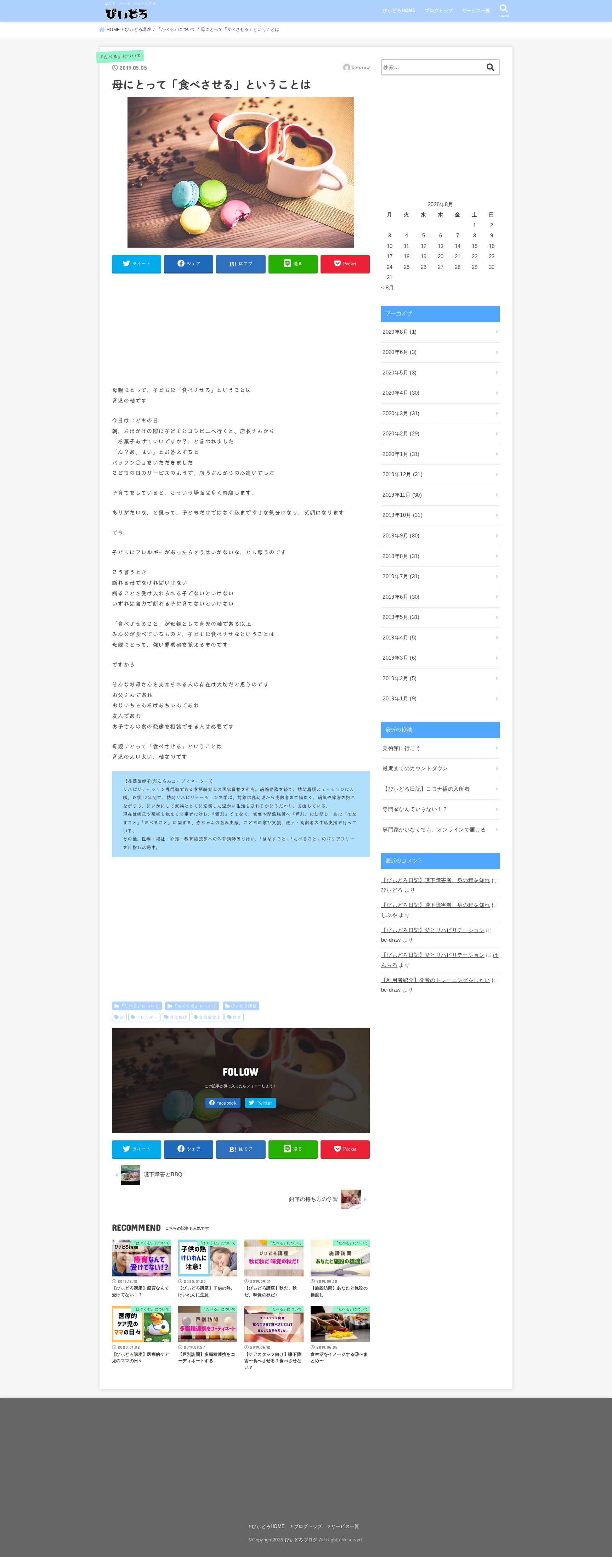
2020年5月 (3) (399, 373)
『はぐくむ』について (195, 1006)
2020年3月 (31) (400, 413)
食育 (236, 1017)
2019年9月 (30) (400, 535)
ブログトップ (439, 10)
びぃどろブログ (301, 1539)
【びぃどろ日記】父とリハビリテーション (432, 930)
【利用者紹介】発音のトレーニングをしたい (435, 980)
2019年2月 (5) (399, 678)
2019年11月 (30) (402, 495)
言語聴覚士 (210, 1017)
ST (122, 1017)
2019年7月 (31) (400, 576)
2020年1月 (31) (400, 454)
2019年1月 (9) (399, 698)
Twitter (264, 1102)
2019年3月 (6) (399, 658)
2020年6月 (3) (399, 352)
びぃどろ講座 (244, 1006)
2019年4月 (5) (399, 638)
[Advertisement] (241, 329)
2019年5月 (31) (400, 617)
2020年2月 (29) (400, 433)
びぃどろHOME (398, 10)
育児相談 (178, 1017)
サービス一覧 (476, 10)
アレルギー (147, 1017)
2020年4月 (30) (400, 393)
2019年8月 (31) (400, 556)
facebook (227, 1102)
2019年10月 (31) (402, 515)
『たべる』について (119, 56)
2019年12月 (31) (402, 474)
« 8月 (387, 287)
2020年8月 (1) (399, 332)
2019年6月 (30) (400, 597)
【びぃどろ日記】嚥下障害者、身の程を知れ (435, 880)
